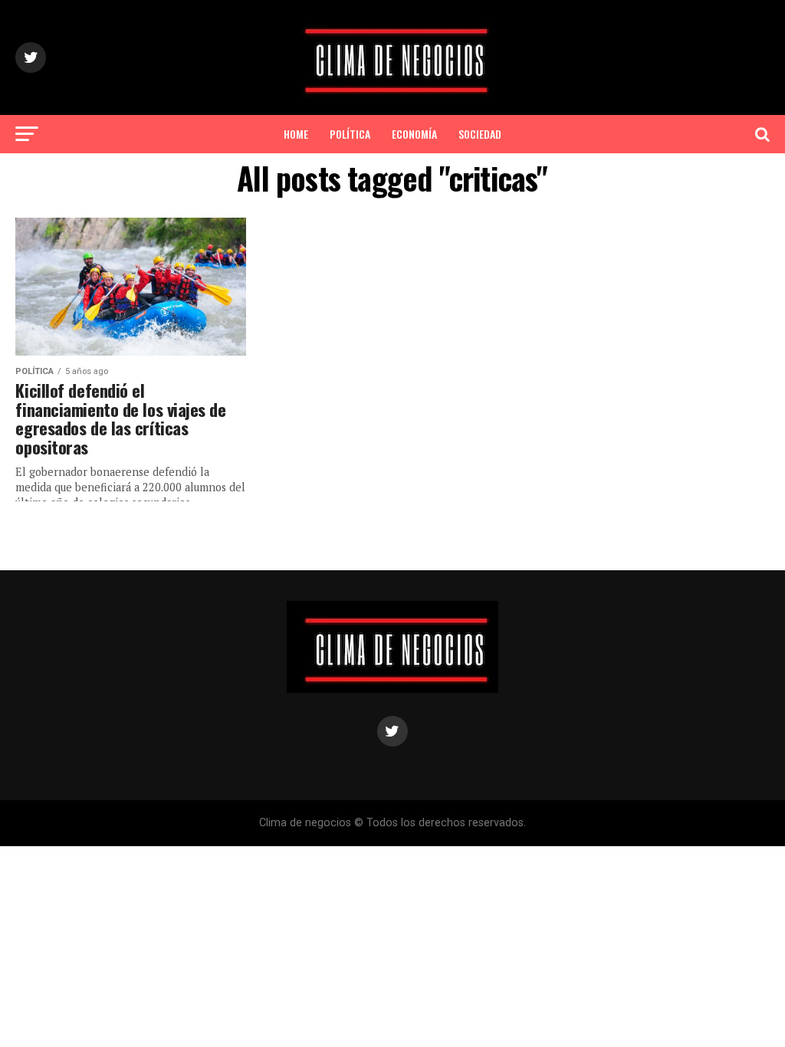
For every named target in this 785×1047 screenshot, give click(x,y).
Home (296, 134)
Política (350, 134)
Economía (414, 134)
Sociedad (479, 134)
